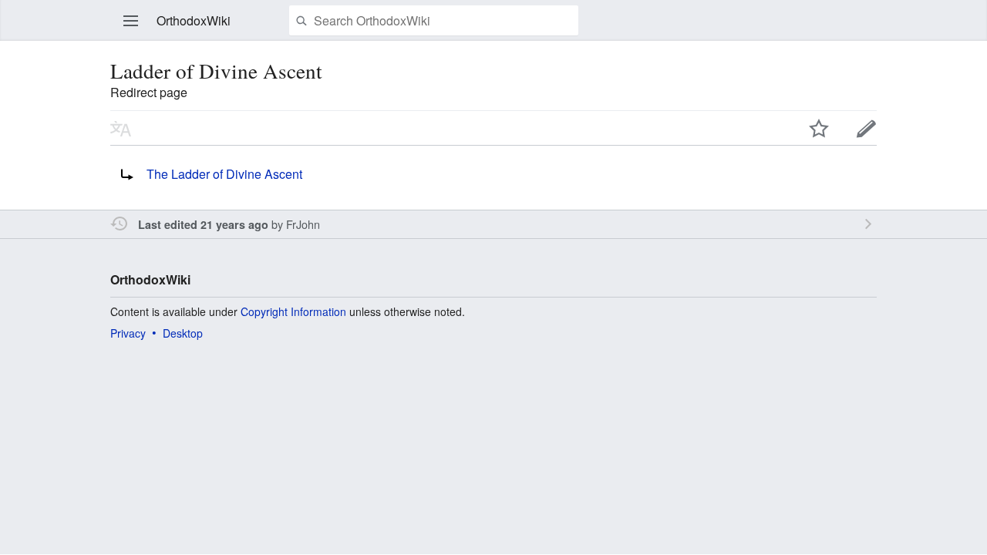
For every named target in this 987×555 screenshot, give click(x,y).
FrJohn (303, 224)
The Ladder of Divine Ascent (224, 174)
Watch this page (819, 128)
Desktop (183, 333)
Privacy (128, 333)
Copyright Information (293, 311)
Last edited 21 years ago (203, 224)
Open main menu (131, 21)
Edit (867, 128)
